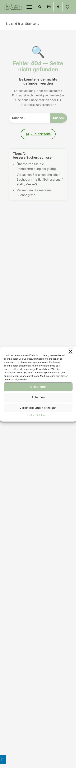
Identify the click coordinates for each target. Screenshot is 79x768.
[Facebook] (58, 6)
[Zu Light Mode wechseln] (67, 6)
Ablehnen (38, 397)
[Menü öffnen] (29, 6)
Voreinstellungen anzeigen (38, 408)
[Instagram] (48, 6)
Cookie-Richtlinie (36, 414)
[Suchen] (39, 6)
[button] (70, 351)
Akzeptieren (38, 386)
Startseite (32, 23)
